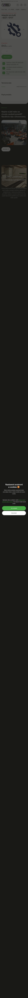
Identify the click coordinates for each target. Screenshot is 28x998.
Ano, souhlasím (14, 508)
